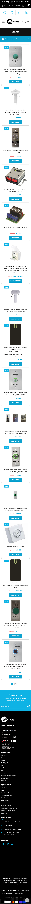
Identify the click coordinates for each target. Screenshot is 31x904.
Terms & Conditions (7, 803)
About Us (4, 788)
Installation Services (7, 793)
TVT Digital (4, 763)
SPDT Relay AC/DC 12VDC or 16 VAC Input (15, 229)
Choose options (15, 280)
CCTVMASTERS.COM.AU (12, 890)
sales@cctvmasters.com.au (13, 829)
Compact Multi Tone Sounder (15, 547)
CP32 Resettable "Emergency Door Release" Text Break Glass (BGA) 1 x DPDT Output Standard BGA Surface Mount (15, 269)
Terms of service (18, 893)
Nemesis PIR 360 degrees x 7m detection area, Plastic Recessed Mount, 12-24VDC (15, 112)
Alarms (3, 770)
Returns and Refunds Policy (9, 808)
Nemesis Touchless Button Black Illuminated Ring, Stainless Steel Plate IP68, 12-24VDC (15, 666)
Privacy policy (8, 893)
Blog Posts (4, 813)
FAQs (2, 790)
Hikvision (3, 755)
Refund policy (25, 890)
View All (3, 781)
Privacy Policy (5, 800)
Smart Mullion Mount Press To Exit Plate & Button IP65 (15, 152)
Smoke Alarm (5, 778)
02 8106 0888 (8, 825)
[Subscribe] (28, 706)
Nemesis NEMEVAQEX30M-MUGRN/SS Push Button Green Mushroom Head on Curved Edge (15, 71)
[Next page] (19, 684)
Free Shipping (5, 798)
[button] (3, 21)
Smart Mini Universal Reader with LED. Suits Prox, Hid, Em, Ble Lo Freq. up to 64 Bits (15, 585)
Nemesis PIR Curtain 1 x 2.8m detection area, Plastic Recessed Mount (15, 310)
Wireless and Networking (8, 775)
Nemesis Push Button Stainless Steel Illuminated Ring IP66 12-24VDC (15, 394)
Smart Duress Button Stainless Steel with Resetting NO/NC (15, 190)
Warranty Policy (6, 805)
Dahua (3, 758)
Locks (3, 768)
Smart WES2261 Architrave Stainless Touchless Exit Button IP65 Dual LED (15, 509)
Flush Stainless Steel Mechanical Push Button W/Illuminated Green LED (15, 432)
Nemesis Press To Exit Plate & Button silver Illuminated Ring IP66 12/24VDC (15, 471)
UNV (2, 765)
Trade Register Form (7, 795)
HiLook (3, 760)
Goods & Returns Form (8, 810)
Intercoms (4, 773)
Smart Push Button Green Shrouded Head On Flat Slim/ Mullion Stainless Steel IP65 (15, 626)
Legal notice (18, 897)
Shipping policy (8, 897)
